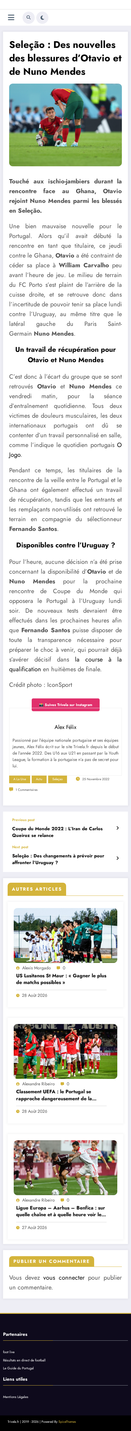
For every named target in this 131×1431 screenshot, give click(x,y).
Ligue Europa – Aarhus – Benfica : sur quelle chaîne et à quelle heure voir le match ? (60, 1211)
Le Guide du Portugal (18, 1368)
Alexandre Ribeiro (38, 1084)
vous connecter (63, 1277)
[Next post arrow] (117, 858)
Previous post (23, 820)
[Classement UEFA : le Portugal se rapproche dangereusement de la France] (65, 1051)
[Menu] (11, 17)
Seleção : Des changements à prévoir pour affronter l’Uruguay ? (58, 859)
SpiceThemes (67, 1421)
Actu (39, 779)
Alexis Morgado (36, 968)
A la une (19, 779)
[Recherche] (29, 17)
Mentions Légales (15, 1396)
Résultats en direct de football (24, 1360)
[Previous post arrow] (117, 828)
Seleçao (57, 779)
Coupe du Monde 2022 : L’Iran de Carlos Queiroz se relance (57, 832)
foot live (9, 1352)
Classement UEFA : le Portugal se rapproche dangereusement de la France (54, 1095)
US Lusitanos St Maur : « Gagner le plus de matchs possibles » (61, 979)
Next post (20, 847)
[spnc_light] (42, 18)
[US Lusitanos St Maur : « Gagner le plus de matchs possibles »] (65, 935)
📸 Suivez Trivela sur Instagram (65, 705)
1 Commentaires (26, 790)
